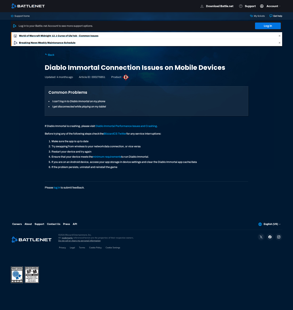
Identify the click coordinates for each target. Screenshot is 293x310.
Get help (277, 16)
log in (57, 187)
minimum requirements (107, 156)
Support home (22, 16)
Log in (268, 26)
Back (50, 54)
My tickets (259, 16)
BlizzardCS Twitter (115, 133)
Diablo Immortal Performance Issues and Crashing (126, 126)
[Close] (279, 35)
